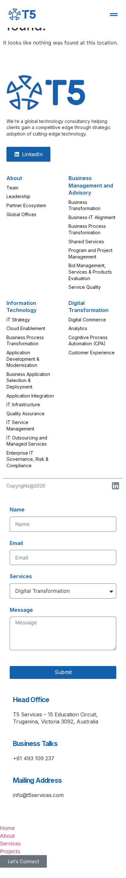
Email (16, 543)
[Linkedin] (115, 486)
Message (21, 610)
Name (17, 509)
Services (21, 576)
